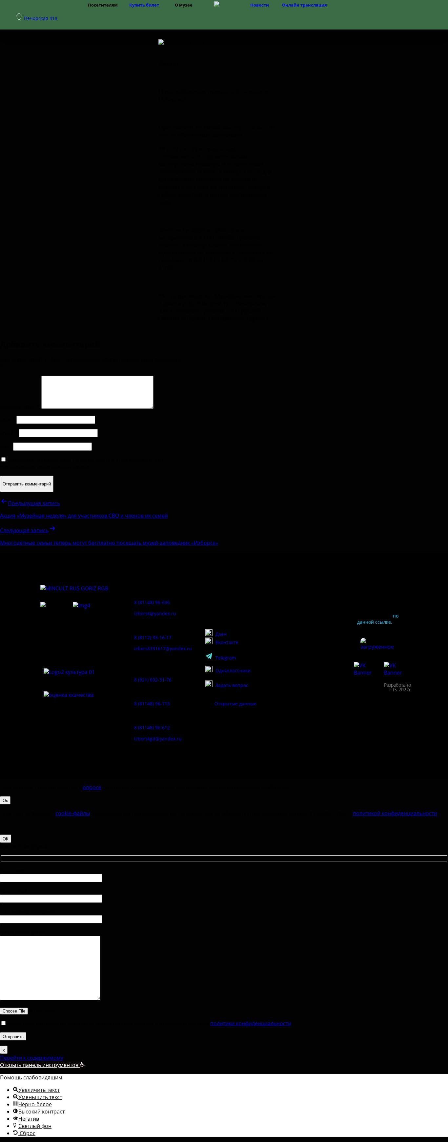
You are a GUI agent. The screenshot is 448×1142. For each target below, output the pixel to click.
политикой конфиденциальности (395, 813)
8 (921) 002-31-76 (153, 680)
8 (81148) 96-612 (152, 727)
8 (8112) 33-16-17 (153, 637)
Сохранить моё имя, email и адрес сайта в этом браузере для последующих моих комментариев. (81, 463)
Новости (259, 5)
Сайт (6, 446)
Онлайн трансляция (304, 5)
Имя (7, 419)
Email (9, 433)
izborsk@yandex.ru (155, 613)
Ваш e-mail (13, 891)
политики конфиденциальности (250, 1023)
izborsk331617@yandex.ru (163, 648)
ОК (6, 839)
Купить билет (144, 5)
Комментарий (20, 406)
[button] (42, 1065)
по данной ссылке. (377, 619)
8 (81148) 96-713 (152, 703)
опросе (92, 787)
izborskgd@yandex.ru (158, 739)
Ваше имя (12, 870)
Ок (5, 800)
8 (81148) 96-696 (152, 602)
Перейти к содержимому (31, 1057)
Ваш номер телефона (27, 911)
